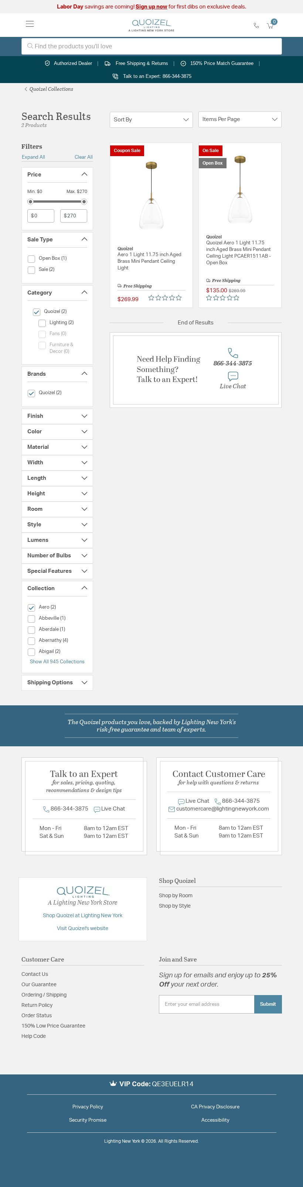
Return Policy (36, 1005)
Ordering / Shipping (44, 995)
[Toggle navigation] (29, 25)
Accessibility (215, 1120)
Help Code (33, 1036)
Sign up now (151, 7)
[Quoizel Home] (151, 25)
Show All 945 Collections (57, 661)
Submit (268, 1004)
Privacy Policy (87, 1107)
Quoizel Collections (50, 89)
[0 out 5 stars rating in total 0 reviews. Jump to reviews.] (167, 298)
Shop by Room (176, 895)
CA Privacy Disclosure (215, 1107)
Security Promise (87, 1120)
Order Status (36, 1015)
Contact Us (34, 974)
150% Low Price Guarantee (53, 1026)
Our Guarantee (39, 984)
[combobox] (151, 46)
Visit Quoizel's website (82, 928)
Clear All (84, 157)
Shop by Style (175, 906)
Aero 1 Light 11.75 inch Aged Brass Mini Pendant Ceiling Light (149, 261)
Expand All (33, 157)
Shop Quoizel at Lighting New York (82, 915)
